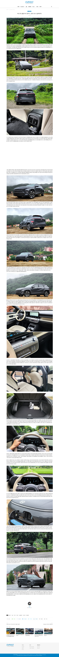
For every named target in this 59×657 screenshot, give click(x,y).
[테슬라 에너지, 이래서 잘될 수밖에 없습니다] (48, 631)
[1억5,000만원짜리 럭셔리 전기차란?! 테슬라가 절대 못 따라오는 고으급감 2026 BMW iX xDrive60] (10, 631)
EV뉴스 (33, 6)
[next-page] (30, 638)
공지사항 (38, 646)
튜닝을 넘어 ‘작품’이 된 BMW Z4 (48, 624)
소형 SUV (10, 615)
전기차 (15, 615)
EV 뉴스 (23, 649)
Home (18, 6)
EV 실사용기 (22, 6)
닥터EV (37, 6)
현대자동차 (27, 615)
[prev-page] (28, 638)
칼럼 (26, 6)
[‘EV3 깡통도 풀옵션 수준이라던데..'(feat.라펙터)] (29, 631)
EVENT (41, 6)
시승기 (12, 615)
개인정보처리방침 (15, 654)
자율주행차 (29, 6)
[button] (51, 6)
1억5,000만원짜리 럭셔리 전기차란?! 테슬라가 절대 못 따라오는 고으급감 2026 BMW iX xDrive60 (10, 635)
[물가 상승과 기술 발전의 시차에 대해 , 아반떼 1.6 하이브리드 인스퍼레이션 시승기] (39, 631)
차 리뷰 (17, 615)
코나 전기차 (24, 615)
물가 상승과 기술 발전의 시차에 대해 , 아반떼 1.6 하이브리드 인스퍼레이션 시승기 (39, 635)
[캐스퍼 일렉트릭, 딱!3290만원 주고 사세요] (20, 631)
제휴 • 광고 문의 (32, 646)
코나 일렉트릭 (20, 615)
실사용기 (7, 9)
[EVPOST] (29, 3)
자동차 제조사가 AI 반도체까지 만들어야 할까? (13, 624)
